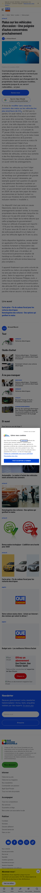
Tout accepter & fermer (21, 460)
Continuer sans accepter (29, 431)
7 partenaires (24, 440)
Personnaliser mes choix (11, 456)
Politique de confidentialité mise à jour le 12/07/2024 (18, 453)
